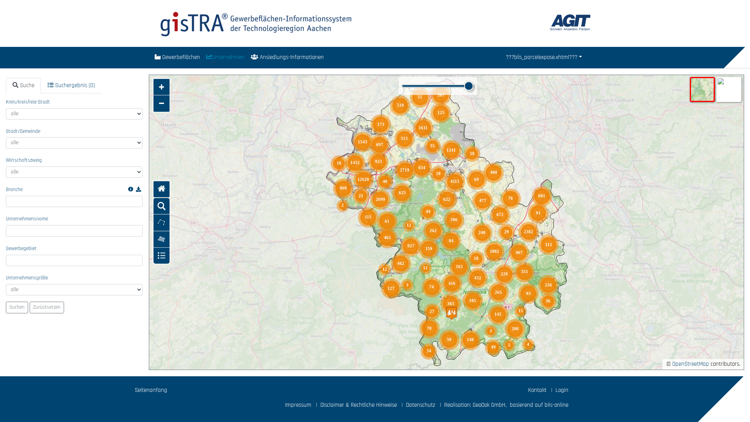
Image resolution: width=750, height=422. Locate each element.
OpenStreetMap (690, 364)
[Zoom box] (162, 206)
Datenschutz (420, 405)
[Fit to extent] (162, 189)
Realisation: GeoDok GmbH (474, 405)
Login (561, 390)
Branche (14, 189)
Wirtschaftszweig (24, 160)
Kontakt (537, 390)
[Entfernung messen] (162, 223)
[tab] (23, 86)
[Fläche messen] (162, 239)
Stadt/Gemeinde (23, 131)
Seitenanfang (151, 390)
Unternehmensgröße (27, 278)
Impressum (298, 405)
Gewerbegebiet (21, 248)
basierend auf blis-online (539, 405)
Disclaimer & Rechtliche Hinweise (358, 405)
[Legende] (162, 256)
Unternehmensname (27, 219)
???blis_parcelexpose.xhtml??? (541, 57)
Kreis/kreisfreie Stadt (28, 102)
